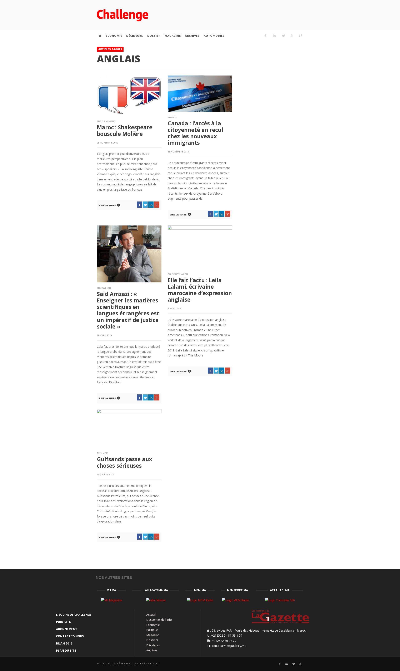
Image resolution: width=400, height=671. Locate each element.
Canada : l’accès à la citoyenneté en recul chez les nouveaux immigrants (195, 133)
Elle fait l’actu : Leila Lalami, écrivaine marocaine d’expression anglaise (200, 289)
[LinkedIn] (274, 35)
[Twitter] (283, 35)
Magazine (152, 635)
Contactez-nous (70, 636)
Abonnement (66, 629)
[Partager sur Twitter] (145, 204)
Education (104, 288)
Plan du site (66, 650)
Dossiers (152, 640)
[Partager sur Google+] (156, 204)
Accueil (151, 615)
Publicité (63, 622)
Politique (152, 630)
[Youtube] (292, 35)
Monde (172, 117)
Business (103, 453)
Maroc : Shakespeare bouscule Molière (124, 130)
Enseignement (106, 121)
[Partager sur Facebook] (139, 204)
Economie (153, 625)
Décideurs (153, 645)
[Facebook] (265, 35)
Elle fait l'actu (178, 274)
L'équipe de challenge (73, 615)
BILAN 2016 (64, 643)
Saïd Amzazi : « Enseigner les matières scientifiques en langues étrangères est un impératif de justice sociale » (128, 310)
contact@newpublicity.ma (229, 646)
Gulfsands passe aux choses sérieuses (124, 462)
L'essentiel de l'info (159, 620)
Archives (152, 650)
